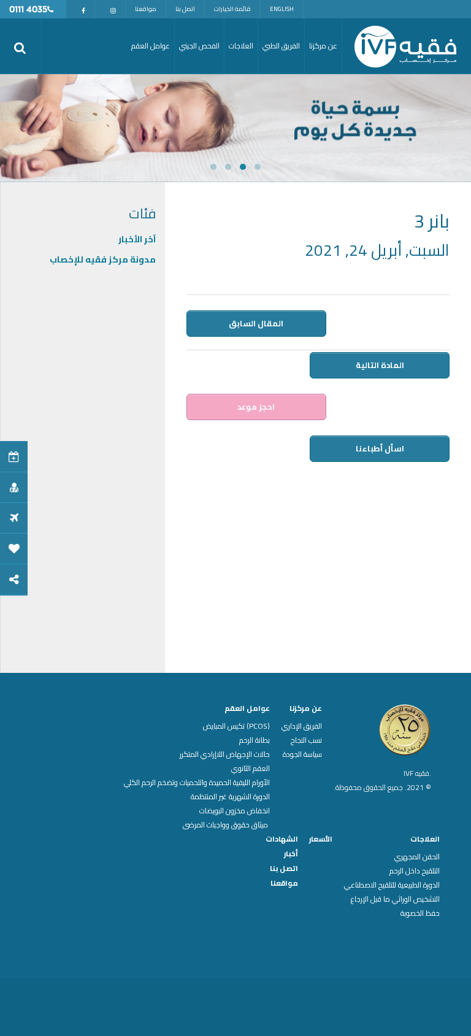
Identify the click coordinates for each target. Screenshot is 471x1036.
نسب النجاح (306, 740)
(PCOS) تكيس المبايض (236, 726)
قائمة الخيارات (232, 9)
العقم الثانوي (250, 768)
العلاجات (425, 839)
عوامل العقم (247, 708)
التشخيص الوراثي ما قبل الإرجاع (395, 899)
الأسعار (320, 839)
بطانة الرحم (254, 740)
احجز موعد (256, 406)
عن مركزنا (305, 708)
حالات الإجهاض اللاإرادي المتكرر (225, 754)
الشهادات (282, 839)
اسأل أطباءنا (380, 448)
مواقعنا (145, 9)
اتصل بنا (185, 9)
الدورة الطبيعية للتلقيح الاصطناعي (392, 885)
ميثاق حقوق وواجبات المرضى (226, 825)
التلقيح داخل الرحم (414, 871)
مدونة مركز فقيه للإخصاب (103, 259)
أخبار (291, 854)
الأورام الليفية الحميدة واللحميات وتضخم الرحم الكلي (197, 783)
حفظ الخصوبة (420, 913)
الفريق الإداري (301, 726)
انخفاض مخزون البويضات (234, 811)
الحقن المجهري (417, 857)
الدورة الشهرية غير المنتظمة (230, 797)
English (282, 9)
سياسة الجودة (302, 754)
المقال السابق (256, 323)
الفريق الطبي (281, 46)
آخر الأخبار (137, 239)
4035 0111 (28, 10)
